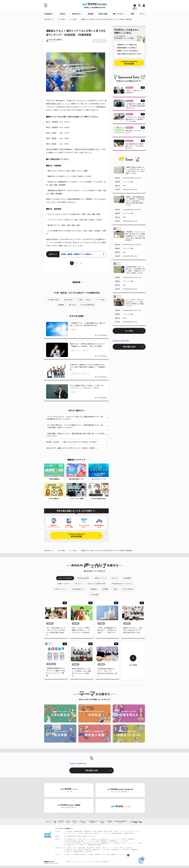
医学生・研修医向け (98, 831)
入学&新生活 (48, 14)
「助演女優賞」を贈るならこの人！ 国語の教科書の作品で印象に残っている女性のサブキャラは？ (75, 435)
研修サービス (69, 854)
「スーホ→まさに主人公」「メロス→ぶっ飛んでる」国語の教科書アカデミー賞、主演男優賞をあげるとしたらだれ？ (75, 418)
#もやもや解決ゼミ (128, 589)
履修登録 (61, 304)
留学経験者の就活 (78, 831)
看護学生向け (87, 831)
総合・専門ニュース (84, 839)
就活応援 (90, 14)
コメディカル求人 (105, 849)
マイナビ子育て (124, 841)
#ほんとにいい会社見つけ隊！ (97, 583)
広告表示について (75, 822)
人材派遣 (68, 847)
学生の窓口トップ (49, 19)
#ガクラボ (115, 578)
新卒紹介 (98, 847)
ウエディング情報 (94, 841)
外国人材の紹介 (89, 851)
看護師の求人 (96, 849)
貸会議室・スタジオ (100, 854)
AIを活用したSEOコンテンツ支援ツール (76, 844)
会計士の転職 (128, 847)
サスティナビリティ (82, 861)
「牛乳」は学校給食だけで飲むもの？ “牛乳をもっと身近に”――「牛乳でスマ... (107, 630)
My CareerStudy (87, 843)
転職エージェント (107, 847)
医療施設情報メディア (106, 843)
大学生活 (62, 14)
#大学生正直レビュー (78, 589)
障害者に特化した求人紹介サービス (93, 833)
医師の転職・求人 (116, 849)
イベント (142, 14)
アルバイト (138, 831)
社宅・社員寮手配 (111, 854)
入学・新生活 (61, 19)
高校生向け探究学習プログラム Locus (86, 836)
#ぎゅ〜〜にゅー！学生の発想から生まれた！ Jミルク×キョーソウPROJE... (81, 630)
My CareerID (96, 843)
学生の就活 (69, 831)
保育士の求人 (126, 849)
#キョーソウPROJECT (65, 578)
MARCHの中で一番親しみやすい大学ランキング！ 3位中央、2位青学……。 (72, 448)
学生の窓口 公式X (129, 347)
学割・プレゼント (118, 14)
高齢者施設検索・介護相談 (94, 844)
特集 (132, 14)
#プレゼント (78, 583)
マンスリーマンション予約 (135, 843)
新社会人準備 (103, 14)
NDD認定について (110, 822)
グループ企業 (96, 861)
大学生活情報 (130, 839)
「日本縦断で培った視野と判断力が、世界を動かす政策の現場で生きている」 (135, 106)
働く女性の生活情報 (71, 841)
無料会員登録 (76, 535)
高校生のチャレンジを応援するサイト (100, 839)
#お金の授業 (94, 594)
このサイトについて (48, 822)
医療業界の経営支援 (79, 851)
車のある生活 (68, 299)
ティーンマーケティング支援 (118, 839)
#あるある (85, 350)
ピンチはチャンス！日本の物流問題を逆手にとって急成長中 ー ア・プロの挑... (135, 119)
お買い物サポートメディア (120, 843)
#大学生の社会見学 (83, 578)
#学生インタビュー (61, 589)
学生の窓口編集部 (55, 39)
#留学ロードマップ (100, 578)
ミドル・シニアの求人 (77, 833)
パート (68, 833)
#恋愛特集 (105, 589)
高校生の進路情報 (70, 836)
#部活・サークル (75, 350)
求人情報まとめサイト (71, 839)
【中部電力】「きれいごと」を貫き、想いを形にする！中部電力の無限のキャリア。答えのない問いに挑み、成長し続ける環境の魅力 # (135, 236)
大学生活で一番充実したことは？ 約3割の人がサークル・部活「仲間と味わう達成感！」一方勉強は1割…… (88, 367)
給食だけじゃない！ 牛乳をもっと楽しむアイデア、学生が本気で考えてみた (132, 630)
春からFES (72, 304)
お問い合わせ (68, 822)
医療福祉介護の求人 (129, 833)
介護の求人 (69, 851)
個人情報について (61, 822)
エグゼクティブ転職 (118, 847)
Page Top (137, 822)
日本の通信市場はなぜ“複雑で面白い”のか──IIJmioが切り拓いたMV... (134, 146)
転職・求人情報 (108, 831)
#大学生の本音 (75, 373)
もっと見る (129, 331)
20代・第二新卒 (90, 847)
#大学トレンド (86, 373)
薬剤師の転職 (87, 849)
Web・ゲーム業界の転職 (79, 847)
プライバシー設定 (102, 822)
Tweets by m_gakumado (121, 340)
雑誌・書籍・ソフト (83, 841)
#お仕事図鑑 (127, 578)
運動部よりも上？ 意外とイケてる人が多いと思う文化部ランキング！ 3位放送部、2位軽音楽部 (106, 19)
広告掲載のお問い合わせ (93, 822)
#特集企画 (93, 589)
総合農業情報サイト (114, 841)
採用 (90, 861)
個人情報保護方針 (105, 861)
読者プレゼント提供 (83, 822)
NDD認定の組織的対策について (120, 822)
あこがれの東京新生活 (87, 304)
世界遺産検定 (104, 841)
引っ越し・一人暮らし (84, 299)
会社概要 (68, 861)
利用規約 (55, 822)
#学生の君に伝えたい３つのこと (122, 583)
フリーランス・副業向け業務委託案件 (113, 833)
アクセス (74, 861)
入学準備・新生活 (53, 299)
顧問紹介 (80, 849)
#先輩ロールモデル (63, 583)
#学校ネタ (73, 329)
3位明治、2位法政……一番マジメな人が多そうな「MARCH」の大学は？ (71, 442)
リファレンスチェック (123, 854)
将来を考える (76, 14)
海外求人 (116, 831)
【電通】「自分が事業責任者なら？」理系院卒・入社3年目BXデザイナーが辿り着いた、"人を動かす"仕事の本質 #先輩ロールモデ (135, 201)
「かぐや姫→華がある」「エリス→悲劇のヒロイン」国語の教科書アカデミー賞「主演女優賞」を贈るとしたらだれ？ (74, 426)
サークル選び (73, 19)
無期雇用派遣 (134, 849)
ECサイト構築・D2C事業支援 (73, 843)
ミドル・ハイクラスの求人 (126, 831)
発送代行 (91, 854)
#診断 (115, 589)
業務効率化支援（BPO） (81, 854)
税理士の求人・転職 (71, 849)
